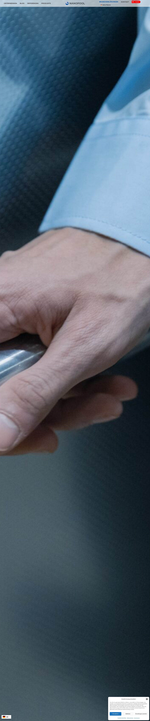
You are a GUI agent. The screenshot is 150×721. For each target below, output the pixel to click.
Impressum (137, 717)
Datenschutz (130, 717)
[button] (147, 699)
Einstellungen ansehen (141, 713)
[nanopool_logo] (75, 2)
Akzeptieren (115, 713)
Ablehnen (127, 713)
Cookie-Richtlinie (122, 717)
